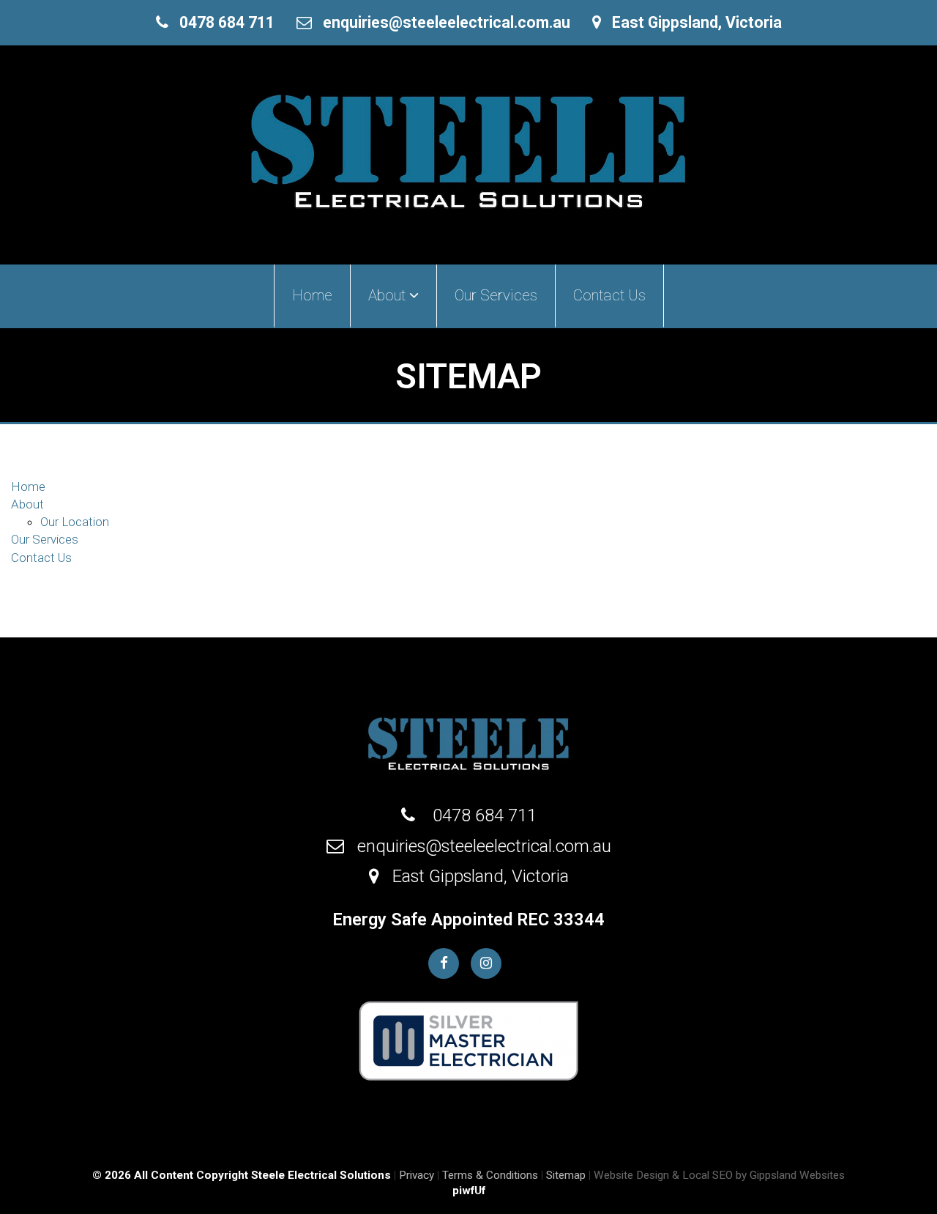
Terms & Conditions (490, 1175)
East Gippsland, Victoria (691, 22)
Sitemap (566, 1175)
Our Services (496, 295)
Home (312, 295)
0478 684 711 (221, 22)
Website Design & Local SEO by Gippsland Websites (719, 1175)
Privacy (416, 1175)
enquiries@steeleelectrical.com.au (441, 22)
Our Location (74, 521)
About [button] (388, 295)
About (27, 504)
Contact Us (609, 295)
